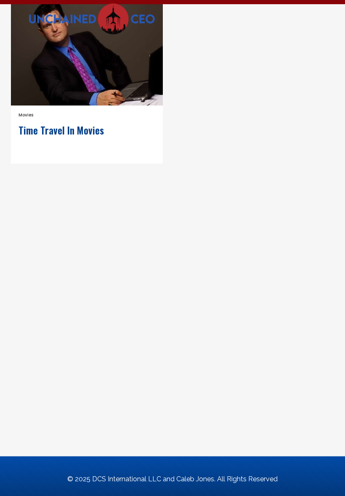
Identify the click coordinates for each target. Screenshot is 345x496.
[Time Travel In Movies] (87, 55)
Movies (26, 115)
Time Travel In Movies (61, 131)
